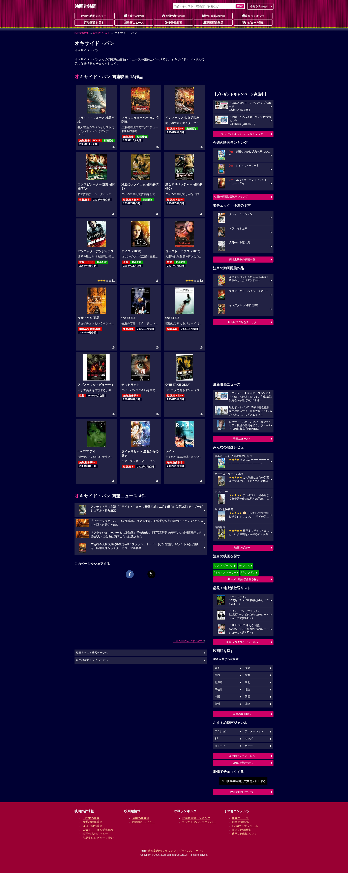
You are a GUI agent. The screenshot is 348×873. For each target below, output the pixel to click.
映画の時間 (82, 32)
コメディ (220, 746)
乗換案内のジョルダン (162, 850)
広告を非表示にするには (188, 641)
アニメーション (254, 731)
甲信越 (219, 689)
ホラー (249, 746)
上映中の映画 (135, 16)
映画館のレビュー (143, 821)
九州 (217, 703)
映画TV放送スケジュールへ (242, 642)
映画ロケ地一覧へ (242, 762)
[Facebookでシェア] (130, 574)
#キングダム (248, 572)
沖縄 (247, 703)
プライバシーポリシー (193, 850)
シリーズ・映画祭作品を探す (242, 579)
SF (216, 738)
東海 (247, 675)
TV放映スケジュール (245, 825)
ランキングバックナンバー (199, 821)
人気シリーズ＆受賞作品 (98, 830)
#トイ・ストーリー (225, 572)
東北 (247, 682)
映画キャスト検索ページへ (92, 652)
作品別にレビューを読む (98, 837)
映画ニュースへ (242, 438)
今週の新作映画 (175, 16)
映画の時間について (242, 791)
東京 (217, 668)
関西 (217, 675)
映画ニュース (135, 22)
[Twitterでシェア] (151, 574)
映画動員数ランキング (196, 818)
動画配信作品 (214, 22)
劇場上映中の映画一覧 (242, 259)
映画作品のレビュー (95, 833)
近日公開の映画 (215, 16)
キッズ (249, 738)
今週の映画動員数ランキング (231, 196)
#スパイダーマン (224, 565)
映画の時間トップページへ (92, 660)
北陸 (247, 689)
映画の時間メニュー (94, 16)
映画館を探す (95, 22)
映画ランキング (255, 16)
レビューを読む (255, 22)
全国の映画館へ (242, 714)
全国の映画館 (140, 818)
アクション (221, 731)
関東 (247, 668)
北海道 (219, 682)
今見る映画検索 (259, 6)
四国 (247, 696)
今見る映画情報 (242, 830)
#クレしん (244, 565)
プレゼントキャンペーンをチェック (242, 134)
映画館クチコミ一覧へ (242, 755)
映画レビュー (242, 547)
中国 (217, 696)
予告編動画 (175, 22)
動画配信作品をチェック (242, 322)
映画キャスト (101, 32)
